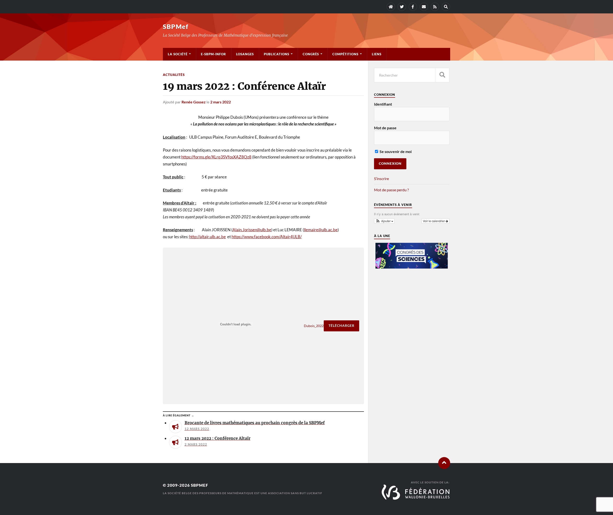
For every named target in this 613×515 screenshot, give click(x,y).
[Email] (424, 6)
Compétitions (345, 54)
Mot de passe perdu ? (391, 189)
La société (177, 54)
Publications (276, 54)
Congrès (311, 54)
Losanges (245, 54)
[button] (384, 221)
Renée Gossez (194, 102)
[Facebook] (413, 6)
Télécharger (341, 326)
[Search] (446, 6)
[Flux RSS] (435, 6)
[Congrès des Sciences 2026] (411, 267)
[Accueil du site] (390, 6)
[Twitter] (401, 6)
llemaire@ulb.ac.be (321, 229)
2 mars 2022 (220, 102)
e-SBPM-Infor (213, 54)
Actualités (174, 75)
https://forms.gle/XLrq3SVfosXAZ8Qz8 (216, 156)
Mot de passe (385, 127)
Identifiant (383, 104)
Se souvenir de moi (395, 151)
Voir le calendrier (434, 221)
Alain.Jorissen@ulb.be (252, 229)
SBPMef (175, 26)
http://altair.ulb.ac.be (207, 236)
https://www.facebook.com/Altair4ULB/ (267, 236)
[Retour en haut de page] (444, 463)
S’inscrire (381, 178)
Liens (376, 54)
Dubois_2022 (314, 326)
